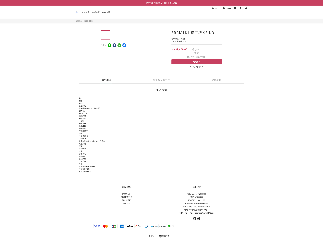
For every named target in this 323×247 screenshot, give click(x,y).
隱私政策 (126, 203)
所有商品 (85, 12)
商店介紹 (106, 12)
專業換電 (96, 12)
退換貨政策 (126, 200)
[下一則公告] (232, 3)
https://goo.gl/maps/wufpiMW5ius (199, 213)
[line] (109, 45)
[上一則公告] (91, 3)
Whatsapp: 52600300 (196, 194)
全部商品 (79, 21)
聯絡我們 (196, 61)
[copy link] (124, 45)
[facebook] (114, 45)
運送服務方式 (126, 197)
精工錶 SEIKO (88, 21)
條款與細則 (126, 194)
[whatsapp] (119, 45)
